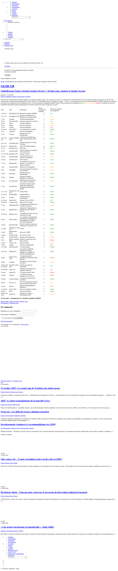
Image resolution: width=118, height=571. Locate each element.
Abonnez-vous (8, 45)
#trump (21, 392)
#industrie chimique (20, 415)
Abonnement (15, 4)
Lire (2, 382)
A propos (7, 42)
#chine (3, 463)
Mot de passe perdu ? (7, 321)
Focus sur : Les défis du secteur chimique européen (25, 412)
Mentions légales (13, 550)
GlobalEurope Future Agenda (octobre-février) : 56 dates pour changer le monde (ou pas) (43, 91)
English (10, 32)
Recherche (15, 15)
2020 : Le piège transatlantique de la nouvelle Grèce (25, 401)
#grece (18, 404)
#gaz (17, 428)
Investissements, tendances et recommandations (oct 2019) (28, 424)
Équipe (14, 10)
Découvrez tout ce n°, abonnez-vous (11, 381)
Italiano (10, 34)
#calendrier (8, 96)
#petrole (31, 428)
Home (2, 81)
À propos (14, 9)
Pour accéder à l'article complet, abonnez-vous (14, 301)
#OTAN (20, 531)
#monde (28, 96)
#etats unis (4, 404)
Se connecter (18, 318)
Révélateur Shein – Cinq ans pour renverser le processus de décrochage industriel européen (44, 492)
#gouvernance (21, 96)
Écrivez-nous (25, 324)
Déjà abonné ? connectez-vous (10, 303)
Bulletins (14, 2)
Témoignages (16, 7)
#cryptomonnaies (6, 428)
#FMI (14, 404)
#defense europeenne (7, 531)
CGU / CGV (12, 552)
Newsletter (15, 5)
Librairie (14, 14)
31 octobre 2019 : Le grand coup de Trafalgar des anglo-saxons (30, 388)
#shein (15, 463)
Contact (14, 12)
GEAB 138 (7, 86)
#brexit (3, 96)
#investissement (24, 428)
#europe (14, 96)
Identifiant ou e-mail (10, 311)
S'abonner (7, 66)
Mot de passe (8, 314)
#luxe (11, 463)
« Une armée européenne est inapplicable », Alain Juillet (27, 527)
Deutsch (10, 35)
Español (10, 37)
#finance (13, 428)
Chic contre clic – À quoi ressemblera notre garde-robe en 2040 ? (31, 459)
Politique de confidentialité (16, 554)
